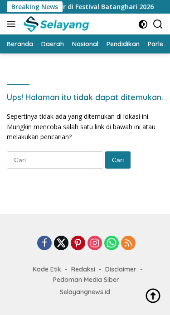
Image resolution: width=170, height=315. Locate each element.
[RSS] (128, 244)
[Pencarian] (158, 24)
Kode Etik (47, 269)
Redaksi (83, 269)
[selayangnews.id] (55, 24)
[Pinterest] (78, 244)
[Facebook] (44, 244)
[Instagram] (94, 244)
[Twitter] (61, 244)
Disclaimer (120, 269)
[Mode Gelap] (143, 24)
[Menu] (13, 24)
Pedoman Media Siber (86, 280)
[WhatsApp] (111, 244)
